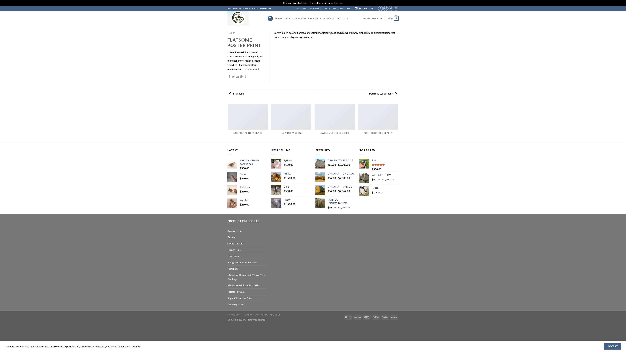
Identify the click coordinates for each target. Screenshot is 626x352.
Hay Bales (233, 255)
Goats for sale (235, 243)
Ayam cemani (234, 230)
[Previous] (228, 123)
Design (231, 32)
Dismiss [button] (338, 2)
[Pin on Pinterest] (241, 76)
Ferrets (231, 237)
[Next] (398, 123)
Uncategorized (235, 304)
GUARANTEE (299, 18)
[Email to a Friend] (237, 76)
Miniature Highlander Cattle (243, 285)
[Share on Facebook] (229, 76)
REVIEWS (314, 8)
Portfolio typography (381, 93)
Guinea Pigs (234, 249)
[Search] (270, 18)
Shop (287, 18)
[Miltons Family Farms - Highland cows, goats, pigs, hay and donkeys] (244, 18)
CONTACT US (329, 8)
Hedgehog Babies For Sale (242, 262)
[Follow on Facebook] (380, 8)
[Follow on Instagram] (385, 8)
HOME (278, 18)
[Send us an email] (396, 8)
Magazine (238, 93)
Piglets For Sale (236, 291)
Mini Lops (232, 268)
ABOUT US (344, 8)
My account (301, 8)
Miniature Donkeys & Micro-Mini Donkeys (246, 277)
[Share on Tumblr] (245, 76)
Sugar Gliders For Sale (239, 298)
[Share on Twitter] (233, 76)
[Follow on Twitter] (390, 8)
